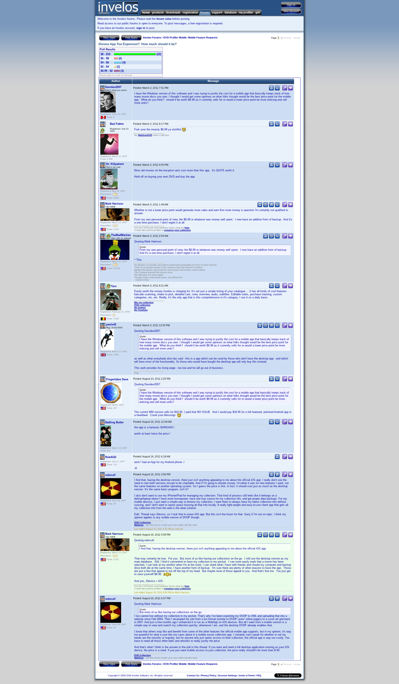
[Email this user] (265, 206)
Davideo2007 (113, 87)
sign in (140, 28)
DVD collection (142, 305)
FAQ (258, 675)
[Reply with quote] (290, 89)
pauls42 (111, 324)
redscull (110, 475)
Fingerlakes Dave (117, 379)
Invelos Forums (152, 37)
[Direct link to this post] (284, 89)
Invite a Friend (247, 675)
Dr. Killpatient (115, 163)
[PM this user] (271, 89)
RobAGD (110, 457)
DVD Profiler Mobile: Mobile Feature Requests (191, 37)
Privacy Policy (208, 675)
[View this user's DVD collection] (277, 89)
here (187, 227)
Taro (114, 286)
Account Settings (227, 675)
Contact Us (193, 675)
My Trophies (141, 310)
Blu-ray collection (144, 302)
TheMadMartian (121, 235)
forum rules (163, 18)
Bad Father (117, 123)
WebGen (139, 525)
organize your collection (177, 230)
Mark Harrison (114, 203)
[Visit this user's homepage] (271, 206)
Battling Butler (114, 422)
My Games (140, 307)
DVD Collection (142, 522)
